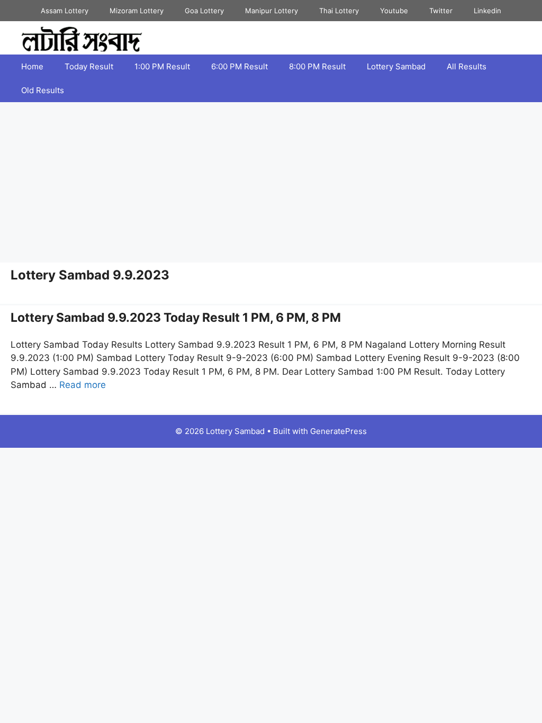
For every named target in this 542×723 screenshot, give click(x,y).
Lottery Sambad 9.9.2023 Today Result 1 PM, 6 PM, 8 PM (176, 317)
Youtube (394, 10)
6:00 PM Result (239, 66)
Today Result (89, 66)
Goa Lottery (204, 10)
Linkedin (487, 10)
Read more (82, 384)
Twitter (441, 10)
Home (32, 66)
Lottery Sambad (396, 66)
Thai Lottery (339, 10)
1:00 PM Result (162, 66)
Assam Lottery (64, 10)
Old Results (42, 90)
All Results (466, 66)
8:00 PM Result (317, 66)
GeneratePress (338, 431)
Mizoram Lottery (137, 10)
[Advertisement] (271, 181)
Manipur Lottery (271, 10)
